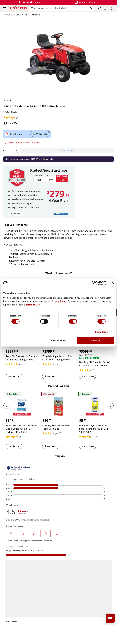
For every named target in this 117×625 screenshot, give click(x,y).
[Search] (91, 8)
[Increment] (16, 150)
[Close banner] (113, 283)
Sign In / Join (40, 133)
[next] (111, 405)
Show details (101, 332)
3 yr (51, 179)
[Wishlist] (99, 8)
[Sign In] (105, 8)
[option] (21, 351)
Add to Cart (15, 376)
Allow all (95, 340)
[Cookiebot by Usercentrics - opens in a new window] (93, 283)
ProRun (7, 100)
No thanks (16, 213)
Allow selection (58, 340)
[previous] (6, 405)
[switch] (44, 321)
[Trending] (95, 407)
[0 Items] (111, 8)
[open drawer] (4, 8)
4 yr (62, 179)
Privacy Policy (59, 301)
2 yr (39, 179)
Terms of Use (33, 304)
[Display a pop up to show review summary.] (60, 433)
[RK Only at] (58, 407)
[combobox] (62, 8)
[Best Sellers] (22, 407)
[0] (111, 8)
